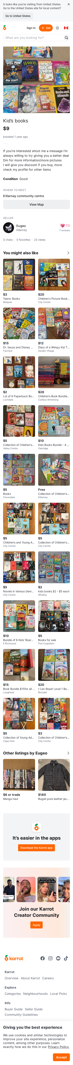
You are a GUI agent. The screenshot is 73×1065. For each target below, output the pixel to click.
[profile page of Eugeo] (8, 227)
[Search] (66, 37)
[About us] (57, 27)
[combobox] (33, 37)
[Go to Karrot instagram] (50, 958)
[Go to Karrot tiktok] (66, 958)
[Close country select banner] (68, 4)
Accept (61, 1057)
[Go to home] (4, 28)
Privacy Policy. (58, 1047)
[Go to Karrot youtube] (58, 958)
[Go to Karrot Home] (14, 958)
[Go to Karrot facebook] (42, 958)
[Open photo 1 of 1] (36, 80)
